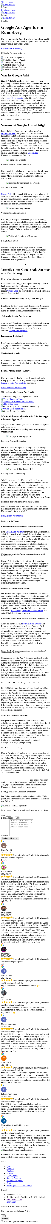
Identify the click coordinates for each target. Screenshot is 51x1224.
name (3, 815)
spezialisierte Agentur (14, 98)
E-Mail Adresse (8, 818)
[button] (25, 7)
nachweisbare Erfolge (31, 624)
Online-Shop (12, 291)
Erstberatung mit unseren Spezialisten (27, 610)
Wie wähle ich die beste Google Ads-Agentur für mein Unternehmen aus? (25, 618)
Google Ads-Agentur (15, 532)
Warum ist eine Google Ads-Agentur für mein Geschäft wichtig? (22, 526)
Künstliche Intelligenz (33, 772)
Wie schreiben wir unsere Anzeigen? (12, 748)
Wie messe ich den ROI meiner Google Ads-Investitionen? (20, 683)
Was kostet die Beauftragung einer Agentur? (15, 588)
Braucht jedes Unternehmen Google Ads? (14, 715)
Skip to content (7, 2)
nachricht (5, 835)
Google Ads (6, 194)
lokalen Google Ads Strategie (13, 383)
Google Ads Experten (18, 330)
